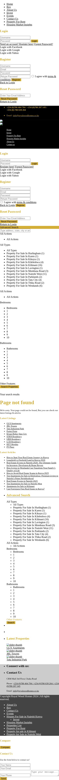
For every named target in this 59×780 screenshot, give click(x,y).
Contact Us (12, 18)
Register (16, 80)
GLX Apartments (14, 423)
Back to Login (7, 82)
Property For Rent (16, 21)
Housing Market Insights (19, 24)
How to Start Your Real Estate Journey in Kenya (28, 457)
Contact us (11, 144)
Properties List (14, 725)
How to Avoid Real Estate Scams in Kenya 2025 (28, 473)
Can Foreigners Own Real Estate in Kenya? (26, 489)
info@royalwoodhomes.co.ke (26, 115)
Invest (10, 12)
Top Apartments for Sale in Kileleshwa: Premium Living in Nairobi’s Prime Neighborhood (32, 477)
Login (34, 41)
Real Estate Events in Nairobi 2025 (22, 481)
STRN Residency (14, 436)
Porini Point (12, 431)
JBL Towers (12, 426)
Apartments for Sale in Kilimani (21, 486)
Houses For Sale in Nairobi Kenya (24, 716)
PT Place (10, 447)
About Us (12, 10)
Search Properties (9, 386)
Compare (5, 747)
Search (11, 622)
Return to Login (8, 101)
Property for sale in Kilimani (21, 731)
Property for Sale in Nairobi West (24, 734)
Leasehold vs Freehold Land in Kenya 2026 (26, 460)
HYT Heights (12, 444)
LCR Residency (14, 441)
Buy (9, 7)
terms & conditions (26, 202)
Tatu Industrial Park (15, 428)
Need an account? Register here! (17, 44)
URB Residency (14, 439)
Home (10, 4)
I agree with (20, 202)
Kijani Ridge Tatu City (17, 434)
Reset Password (9, 99)
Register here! (7, 166)
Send (3, 778)
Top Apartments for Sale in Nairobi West (24, 483)
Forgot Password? (43, 44)
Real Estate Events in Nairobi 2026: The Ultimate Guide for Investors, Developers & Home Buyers (31, 464)
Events (10, 15)
